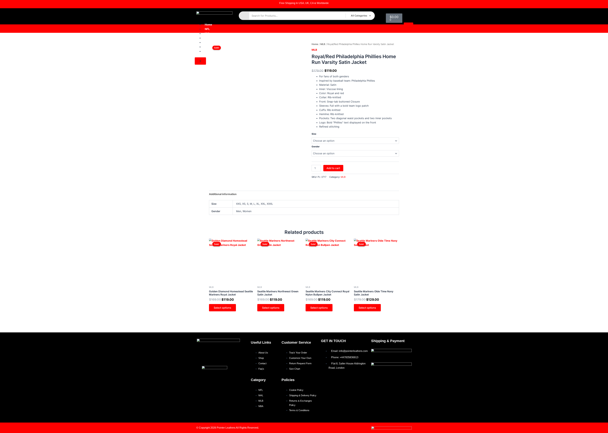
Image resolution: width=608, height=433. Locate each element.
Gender (316, 146)
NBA (207, 42)
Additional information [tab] (223, 194)
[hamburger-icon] (408, 24)
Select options (222, 307)
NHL (207, 33)
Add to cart (333, 168)
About (208, 46)
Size (314, 133)
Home (208, 24)
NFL (207, 29)
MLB (207, 37)
